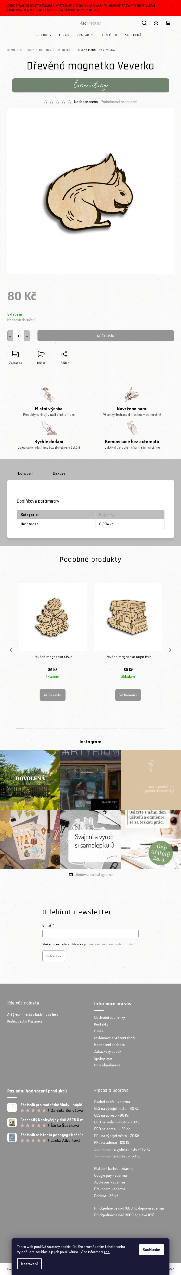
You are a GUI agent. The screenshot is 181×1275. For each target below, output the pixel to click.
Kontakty (101, 1024)
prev (11, 650)
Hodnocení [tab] (25, 473)
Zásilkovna (102, 1149)
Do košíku (108, 336)
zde (107, 1251)
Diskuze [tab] (59, 473)
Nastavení (29, 1263)
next (170, 650)
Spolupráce (103, 1058)
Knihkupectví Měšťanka (25, 1021)
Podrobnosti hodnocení (119, 101)
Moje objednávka (107, 1065)
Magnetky (107, 514)
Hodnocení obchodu (109, 1044)
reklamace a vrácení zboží (114, 1037)
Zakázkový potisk (107, 1051)
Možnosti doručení (21, 319)
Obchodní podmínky (109, 1017)
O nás (98, 1031)
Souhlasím (151, 1249)
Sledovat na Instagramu (94, 874)
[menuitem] (43, 35)
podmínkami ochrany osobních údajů (109, 944)
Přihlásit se (53, 956)
